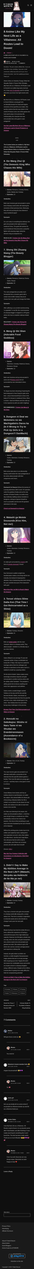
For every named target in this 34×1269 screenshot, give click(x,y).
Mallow (10, 1030)
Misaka (13, 1047)
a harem (22, 562)
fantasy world (15, 379)
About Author (6, 1243)
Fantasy (22, 989)
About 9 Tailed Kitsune (8, 1241)
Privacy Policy (6, 1226)
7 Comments (21, 63)
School (22, 993)
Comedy (7, 989)
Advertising (5, 1228)
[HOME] (4, 53)
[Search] (28, 5)
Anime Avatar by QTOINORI (10, 1248)
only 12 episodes (15, 90)
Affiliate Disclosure (7, 1231)
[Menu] (31, 5)
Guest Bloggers (6, 1245)
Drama (15, 989)
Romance (14, 993)
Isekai (7, 993)
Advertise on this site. (17, 1261)
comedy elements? (13, 564)
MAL (10, 849)
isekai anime (13, 642)
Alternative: (7, 1212)
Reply (28, 1032)
